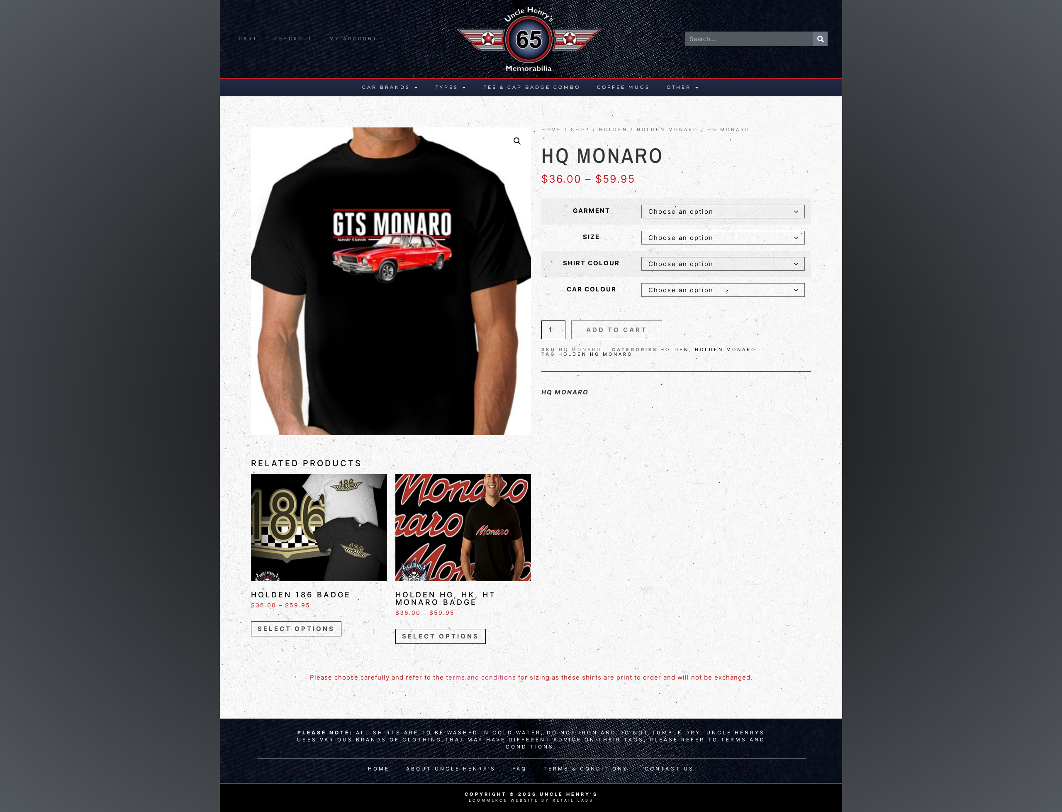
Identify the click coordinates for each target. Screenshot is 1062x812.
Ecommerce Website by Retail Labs (531, 800)
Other (679, 87)
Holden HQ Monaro (595, 354)
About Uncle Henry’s (451, 769)
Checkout (293, 39)
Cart (248, 39)
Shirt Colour (591, 263)
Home (551, 129)
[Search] (820, 39)
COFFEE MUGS (623, 87)
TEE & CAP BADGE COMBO (532, 87)
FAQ (519, 769)
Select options (296, 629)
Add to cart (616, 330)
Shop (580, 129)
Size (591, 237)
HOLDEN (613, 129)
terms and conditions (481, 677)
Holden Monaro (667, 129)
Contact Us (669, 769)
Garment (591, 211)
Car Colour (591, 289)
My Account (353, 39)
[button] (517, 141)
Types (447, 87)
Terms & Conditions (585, 769)
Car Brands (386, 87)
